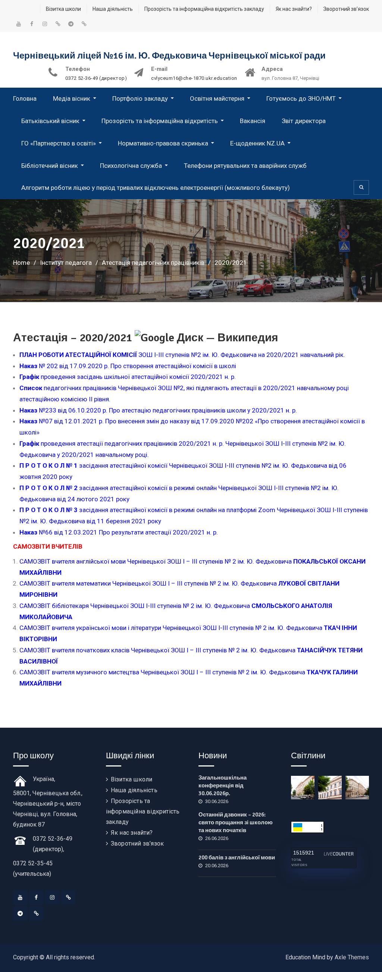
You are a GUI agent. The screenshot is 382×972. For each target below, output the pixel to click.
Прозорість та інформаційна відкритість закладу (204, 9)
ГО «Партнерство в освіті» (58, 143)
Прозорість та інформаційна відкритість (159, 121)
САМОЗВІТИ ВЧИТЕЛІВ (47, 546)
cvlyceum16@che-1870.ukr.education (194, 78)
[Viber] (36, 913)
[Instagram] (52, 897)
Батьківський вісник (50, 121)
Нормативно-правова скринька (163, 143)
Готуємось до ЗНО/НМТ (301, 98)
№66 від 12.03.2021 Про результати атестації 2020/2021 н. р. (118, 532)
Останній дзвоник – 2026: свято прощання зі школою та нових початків (235, 822)
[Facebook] (36, 897)
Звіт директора (304, 121)
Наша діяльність (113, 9)
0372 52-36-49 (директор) (96, 78)
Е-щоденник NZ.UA (257, 143)
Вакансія (252, 121)
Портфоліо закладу (140, 98)
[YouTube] (20, 897)
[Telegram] (20, 913)
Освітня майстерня (217, 98)
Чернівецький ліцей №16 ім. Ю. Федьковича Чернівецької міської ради (169, 55)
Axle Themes (352, 957)
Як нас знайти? (294, 9)
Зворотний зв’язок (346, 9)
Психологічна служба (131, 165)
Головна (25, 98)
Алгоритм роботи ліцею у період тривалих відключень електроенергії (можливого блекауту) (155, 187)
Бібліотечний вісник (49, 165)
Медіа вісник (71, 98)
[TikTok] (68, 897)
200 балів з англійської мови (236, 857)
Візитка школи (63, 9)
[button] (194, 410)
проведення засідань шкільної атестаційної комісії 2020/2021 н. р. (127, 376)
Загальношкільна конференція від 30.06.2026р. (222, 785)
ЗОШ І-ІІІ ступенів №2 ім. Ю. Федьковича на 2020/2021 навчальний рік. (182, 354)
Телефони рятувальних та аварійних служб (245, 165)
